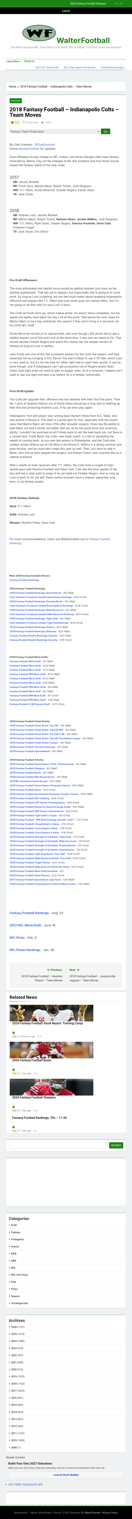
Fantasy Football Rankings (24, 580)
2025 (14, 1334)
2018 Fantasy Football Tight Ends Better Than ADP (37, 854)
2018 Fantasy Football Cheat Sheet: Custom (34, 742)
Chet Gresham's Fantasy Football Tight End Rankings (39, 622)
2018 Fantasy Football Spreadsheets (30, 751)
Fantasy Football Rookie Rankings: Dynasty (34, 635)
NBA (13, 1260)
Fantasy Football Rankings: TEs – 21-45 (83, 7)
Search (116, 1145)
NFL (13, 1267)
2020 (14, 1369)
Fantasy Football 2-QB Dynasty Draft (30, 704)
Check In (29, 61)
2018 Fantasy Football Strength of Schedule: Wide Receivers (43, 841)
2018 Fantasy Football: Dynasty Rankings (32, 747)
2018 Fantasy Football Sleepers (27, 768)
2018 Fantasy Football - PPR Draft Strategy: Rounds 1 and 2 (42, 819)
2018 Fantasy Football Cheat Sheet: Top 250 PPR (36, 729)
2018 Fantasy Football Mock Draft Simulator (34, 871)
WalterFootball (83, 40)
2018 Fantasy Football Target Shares (30, 862)
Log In (66, 10)
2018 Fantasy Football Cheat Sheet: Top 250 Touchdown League (45, 738)
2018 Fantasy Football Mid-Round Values (32, 777)
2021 (14, 1362)
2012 (14, 1426)
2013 (14, 1419)
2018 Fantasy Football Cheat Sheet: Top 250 (34, 725)
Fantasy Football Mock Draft (25, 661)
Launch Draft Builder (66, 1475)
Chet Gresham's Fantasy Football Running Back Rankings (41, 605)
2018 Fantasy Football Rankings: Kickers (32, 627)
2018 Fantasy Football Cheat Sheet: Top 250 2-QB (37, 734)
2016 (14, 1397)
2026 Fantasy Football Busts (31, 1060)
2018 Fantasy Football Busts (25, 772)
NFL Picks (17, 937)
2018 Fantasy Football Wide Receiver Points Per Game (39, 866)
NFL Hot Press (19, 1274)
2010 (14, 1440)
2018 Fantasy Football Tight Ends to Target (33, 815)
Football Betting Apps (112, 67)
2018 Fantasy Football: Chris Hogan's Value (34, 828)
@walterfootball (29, 148)
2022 (14, 1355)
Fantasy (16, 101)
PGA (13, 1282)
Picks (14, 1289)
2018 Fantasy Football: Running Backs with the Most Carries (43, 884)
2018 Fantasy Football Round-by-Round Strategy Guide (40, 806)
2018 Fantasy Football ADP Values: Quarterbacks (37, 811)
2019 (14, 1376)
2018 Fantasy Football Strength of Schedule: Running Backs (43, 845)
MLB (13, 1253)
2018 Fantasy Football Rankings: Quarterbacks (35, 592)
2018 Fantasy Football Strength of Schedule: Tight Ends (40, 836)
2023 (14, 1348)
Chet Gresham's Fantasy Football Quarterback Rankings (41, 597)
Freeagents (17, 1239)
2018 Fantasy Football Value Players (30, 875)
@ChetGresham (45, 144)
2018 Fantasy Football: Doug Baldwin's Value (34, 824)
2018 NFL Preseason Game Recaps (29, 781)
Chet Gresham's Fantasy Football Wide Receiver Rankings (42, 614)
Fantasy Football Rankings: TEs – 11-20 (39, 1118)
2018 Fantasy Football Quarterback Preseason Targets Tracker (44, 794)
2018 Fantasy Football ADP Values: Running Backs (37, 802)
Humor (15, 1246)
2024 (14, 1341)
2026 (14, 1327)
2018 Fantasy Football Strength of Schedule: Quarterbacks (42, 849)
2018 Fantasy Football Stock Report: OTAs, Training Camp (42, 764)
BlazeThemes (92, 1512)
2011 (14, 1433)
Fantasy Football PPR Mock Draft (28, 674)
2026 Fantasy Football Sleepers (34, 1097)
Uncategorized (19, 1303)
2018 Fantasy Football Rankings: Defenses (33, 631)
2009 (14, 1447)
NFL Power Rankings (25, 950)
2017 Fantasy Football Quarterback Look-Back (35, 879)
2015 (14, 1405)
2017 (14, 1390)
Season (15, 1296)
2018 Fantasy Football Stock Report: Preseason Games (40, 785)
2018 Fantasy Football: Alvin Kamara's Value (34, 832)
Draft (14, 1225)
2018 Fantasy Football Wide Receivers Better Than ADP (40, 858)
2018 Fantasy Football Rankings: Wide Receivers (36, 610)
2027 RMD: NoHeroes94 (23, 1484)
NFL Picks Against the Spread (79, 67)
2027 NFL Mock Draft (47, 67)
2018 (14, 1383)
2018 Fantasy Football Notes (25, 789)
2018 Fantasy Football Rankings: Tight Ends (34, 618)
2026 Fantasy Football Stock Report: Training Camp (47, 1023)
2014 (14, 1412)
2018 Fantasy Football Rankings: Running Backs (36, 601)
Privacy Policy (110, 1512)
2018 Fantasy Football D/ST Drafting (29, 798)
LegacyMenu (13, 61)
